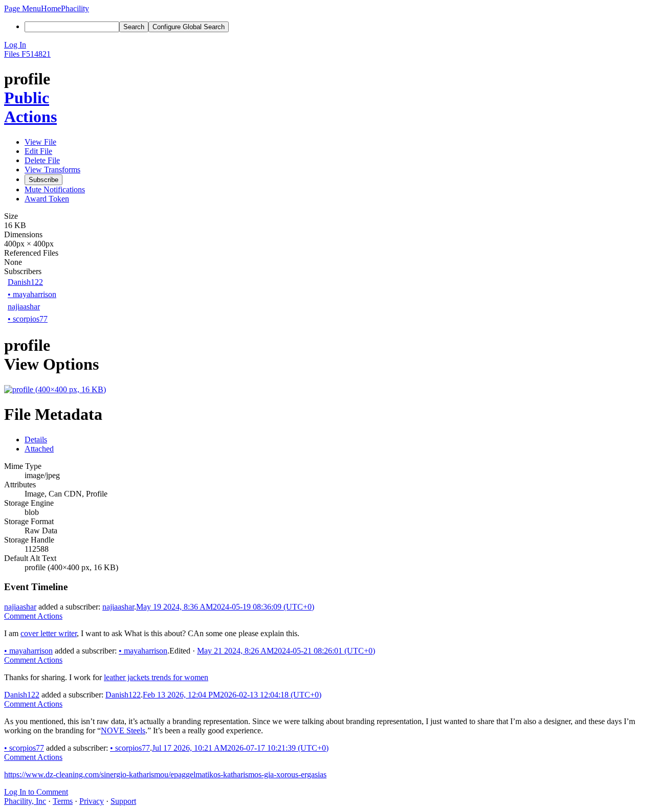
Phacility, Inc (25, 801)
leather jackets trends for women (156, 677)
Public (26, 97)
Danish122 (25, 282)
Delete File (42, 160)
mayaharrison (32, 294)
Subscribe (43, 180)
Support (123, 801)
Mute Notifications (55, 189)
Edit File (38, 151)
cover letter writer (48, 633)
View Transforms (52, 169)
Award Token (47, 198)
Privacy (91, 801)
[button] (22, 8)
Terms (63, 801)
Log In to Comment (36, 792)
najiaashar (24, 306)
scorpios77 (28, 318)
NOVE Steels (123, 730)
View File (40, 142)
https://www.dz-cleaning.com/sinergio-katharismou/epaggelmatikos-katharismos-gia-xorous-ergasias (165, 774)
